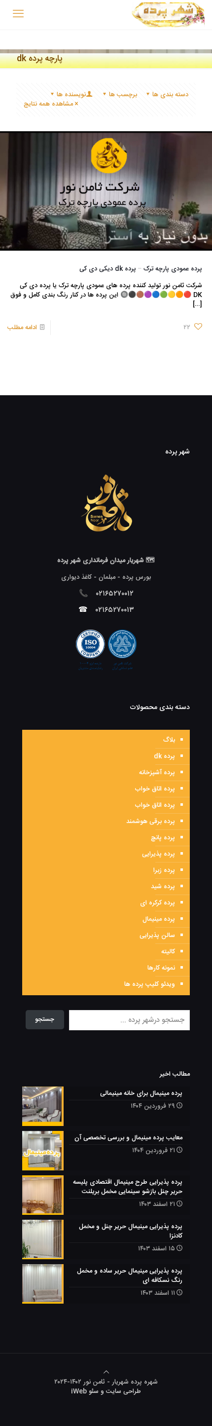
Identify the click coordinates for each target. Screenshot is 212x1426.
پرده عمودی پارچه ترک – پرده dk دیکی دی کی (140, 268)
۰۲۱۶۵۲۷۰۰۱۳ (115, 610)
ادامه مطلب (22, 327)
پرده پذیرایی (158, 854)
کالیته (168, 951)
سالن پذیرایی (157, 935)
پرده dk (164, 756)
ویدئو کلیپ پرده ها (149, 984)
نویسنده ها (71, 94)
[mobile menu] (18, 14)
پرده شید (163, 886)
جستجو (44, 1019)
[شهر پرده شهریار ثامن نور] (168, 14)
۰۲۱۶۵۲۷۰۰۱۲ (115, 594)
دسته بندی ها (170, 94)
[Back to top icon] (106, 1372)
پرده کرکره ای (157, 903)
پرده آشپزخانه (157, 772)
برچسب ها (123, 94)
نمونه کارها (161, 968)
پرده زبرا (164, 870)
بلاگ (169, 740)
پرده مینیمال (158, 919)
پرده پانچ (163, 837)
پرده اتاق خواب (155, 789)
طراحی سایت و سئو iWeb (106, 1391)
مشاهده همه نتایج (48, 104)
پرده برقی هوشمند (150, 821)
